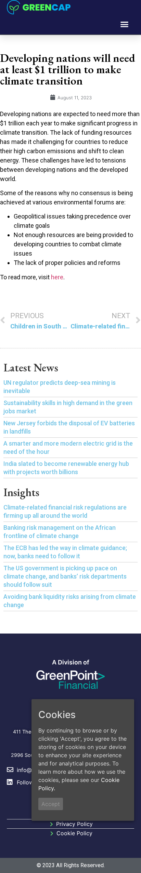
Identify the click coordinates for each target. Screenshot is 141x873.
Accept (50, 804)
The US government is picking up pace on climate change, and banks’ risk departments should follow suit (65, 576)
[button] (124, 24)
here (57, 277)
